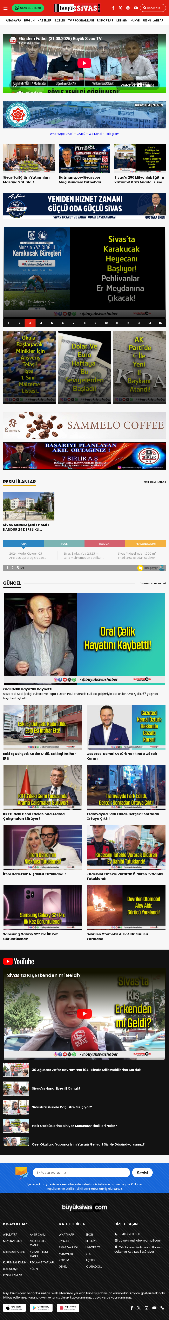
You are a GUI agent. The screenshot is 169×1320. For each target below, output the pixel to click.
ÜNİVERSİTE (93, 1247)
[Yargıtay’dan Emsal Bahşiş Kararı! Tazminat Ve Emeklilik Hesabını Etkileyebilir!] (139, 367)
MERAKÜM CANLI (14, 1252)
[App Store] (14, 1308)
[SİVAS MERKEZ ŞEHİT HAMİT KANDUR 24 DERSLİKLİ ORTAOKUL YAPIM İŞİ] (29, 506)
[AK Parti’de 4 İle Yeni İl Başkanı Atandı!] (84, 367)
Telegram (112, 134)
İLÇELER (59, 20)
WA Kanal (95, 134)
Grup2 (81, 134)
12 (128, 323)
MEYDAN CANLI (13, 1241)
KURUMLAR (66, 1254)
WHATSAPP (66, 1234)
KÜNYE (135, 20)
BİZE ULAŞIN (10, 1269)
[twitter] (120, 8)
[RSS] (162, 1308)
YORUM (64, 1260)
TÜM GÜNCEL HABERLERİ (152, 583)
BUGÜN (29, 20)
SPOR (89, 1234)
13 (138, 323)
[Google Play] (41, 1308)
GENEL (63, 1266)
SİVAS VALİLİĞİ (68, 1247)
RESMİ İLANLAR (152, 20)
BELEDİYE (91, 1241)
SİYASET (64, 1241)
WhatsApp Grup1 (61, 134)
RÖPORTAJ (105, 20)
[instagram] (128, 8)
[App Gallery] (68, 1308)
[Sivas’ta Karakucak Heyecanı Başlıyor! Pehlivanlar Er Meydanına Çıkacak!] (84, 273)
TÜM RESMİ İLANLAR (154, 482)
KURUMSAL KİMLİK (14, 1262)
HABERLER (45, 20)
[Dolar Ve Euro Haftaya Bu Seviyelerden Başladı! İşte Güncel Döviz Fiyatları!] (29, 367)
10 (106, 323)
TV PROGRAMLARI (81, 20)
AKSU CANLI (38, 1234)
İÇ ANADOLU (94, 1266)
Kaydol (142, 1172)
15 (160, 323)
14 (149, 323)
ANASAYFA (13, 20)
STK (88, 1254)
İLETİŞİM (122, 20)
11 (117, 323)
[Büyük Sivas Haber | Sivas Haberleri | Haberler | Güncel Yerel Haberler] (77, 8)
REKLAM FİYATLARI (42, 1262)
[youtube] (136, 8)
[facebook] (113, 8)
